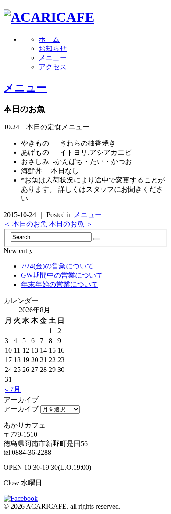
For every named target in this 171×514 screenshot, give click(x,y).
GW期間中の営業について (62, 275)
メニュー (53, 57)
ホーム (49, 39)
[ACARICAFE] (49, 17)
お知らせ (53, 48)
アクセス (53, 67)
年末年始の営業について (59, 284)
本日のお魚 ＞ (71, 224)
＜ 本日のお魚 (25, 224)
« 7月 (13, 389)
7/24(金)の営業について (57, 266)
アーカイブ (21, 409)
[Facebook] (23, 498)
